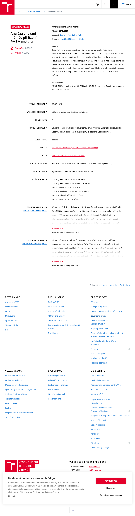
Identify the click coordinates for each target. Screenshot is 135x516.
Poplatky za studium (99, 328)
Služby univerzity (55, 389)
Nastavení (111, 488)
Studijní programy (56, 306)
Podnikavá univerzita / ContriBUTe (106, 385)
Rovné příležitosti (98, 420)
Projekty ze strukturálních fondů (19, 412)
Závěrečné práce (54, 11)
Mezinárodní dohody (57, 394)
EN (114, 4)
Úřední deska (96, 403)
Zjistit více (12, 496)
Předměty (95, 302)
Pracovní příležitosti (103, 411)
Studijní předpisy (98, 324)
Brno (7, 329)
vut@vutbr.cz (95, 470)
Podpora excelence (13, 380)
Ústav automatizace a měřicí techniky (68, 155)
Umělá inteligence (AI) (100, 447)
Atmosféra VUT (12, 302)
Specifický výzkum (13, 417)
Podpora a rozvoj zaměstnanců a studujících (110, 415)
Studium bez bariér (99, 358)
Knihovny (98, 349)
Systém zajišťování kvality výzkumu (20, 389)
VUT (20, 11)
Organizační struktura (100, 399)
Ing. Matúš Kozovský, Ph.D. (72, 39)
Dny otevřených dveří (57, 311)
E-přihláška (53, 333)
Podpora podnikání (99, 363)
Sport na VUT (11, 320)
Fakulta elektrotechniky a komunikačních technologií (75, 147)
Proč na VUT (53, 302)
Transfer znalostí (12, 399)
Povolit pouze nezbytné (111, 495)
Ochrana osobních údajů (101, 407)
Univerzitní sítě (54, 399)
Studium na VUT (34, 11)
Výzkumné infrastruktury (16, 394)
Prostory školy (11, 306)
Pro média (95, 438)
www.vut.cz (94, 466)
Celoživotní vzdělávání (57, 320)
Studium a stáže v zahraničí (103, 336)
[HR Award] (72, 510)
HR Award (95, 429)
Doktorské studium (99, 320)
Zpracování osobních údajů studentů (107, 333)
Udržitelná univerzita (100, 380)
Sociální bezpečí (98, 353)
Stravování (10, 316)
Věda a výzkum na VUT (15, 375)
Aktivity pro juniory (56, 316)
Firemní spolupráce (56, 375)
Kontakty (94, 434)
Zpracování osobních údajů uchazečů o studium (65, 327)
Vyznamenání (96, 394)
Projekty (8, 408)
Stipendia (95, 344)
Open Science (11, 403)
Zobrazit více (57, 228)
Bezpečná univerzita (99, 389)
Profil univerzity (97, 375)
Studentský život (12, 325)
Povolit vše (111, 481)
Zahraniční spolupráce (58, 380)
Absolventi (99, 443)
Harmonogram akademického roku (106, 311)
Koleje (8, 311)
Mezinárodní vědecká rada (16, 385)
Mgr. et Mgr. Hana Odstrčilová (116, 285)
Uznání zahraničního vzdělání (103, 341)
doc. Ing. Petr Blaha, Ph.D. (71, 35)
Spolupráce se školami (58, 385)
